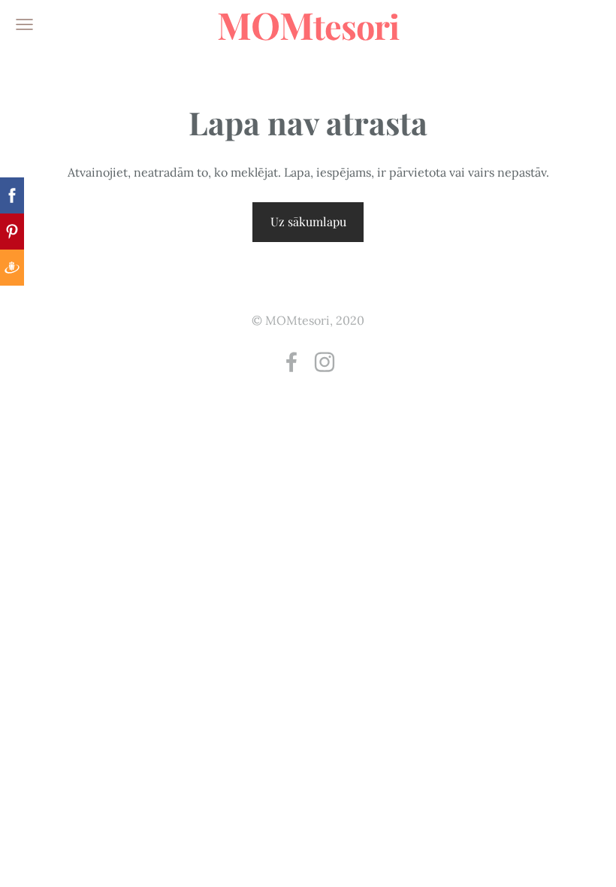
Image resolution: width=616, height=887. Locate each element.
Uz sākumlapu (308, 221)
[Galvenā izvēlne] (24, 24)
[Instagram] (325, 362)
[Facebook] (291, 362)
